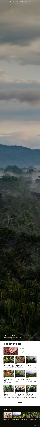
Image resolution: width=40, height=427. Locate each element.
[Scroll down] (38, 425)
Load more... (20, 402)
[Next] (35, 425)
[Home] (1, 1)
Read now (16, 382)
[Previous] (34, 425)
